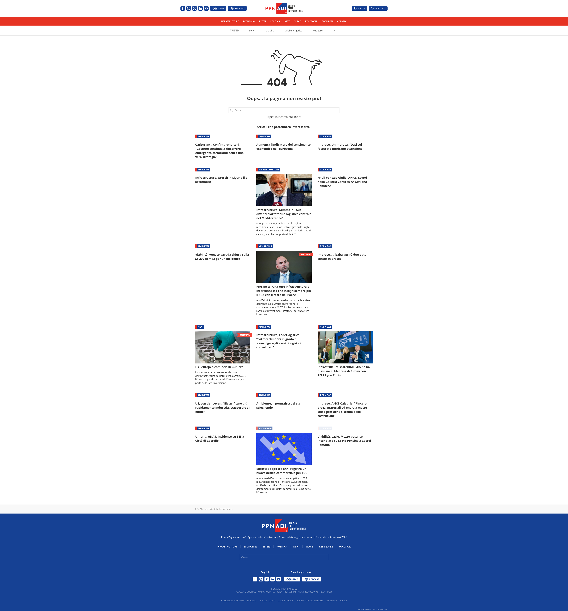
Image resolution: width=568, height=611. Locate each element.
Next (287, 21)
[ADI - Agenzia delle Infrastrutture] (284, 525)
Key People (311, 21)
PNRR (252, 30)
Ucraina (270, 30)
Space (297, 21)
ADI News (342, 21)
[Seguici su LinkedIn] (200, 8)
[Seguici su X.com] (194, 8)
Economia (249, 21)
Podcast (239, 8)
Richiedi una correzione (309, 600)
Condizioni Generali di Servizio (238, 600)
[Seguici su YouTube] (206, 8)
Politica (275, 21)
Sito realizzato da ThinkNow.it (373, 609)
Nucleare (318, 30)
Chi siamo (331, 600)
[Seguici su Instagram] (188, 8)
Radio (220, 8)
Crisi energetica (293, 30)
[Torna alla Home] (284, 8)
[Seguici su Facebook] (182, 8)
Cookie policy (285, 600)
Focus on (327, 21)
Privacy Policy (267, 600)
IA (334, 30)
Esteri (262, 21)
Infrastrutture (230, 21)
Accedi (361, 8)
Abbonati (380, 8)
